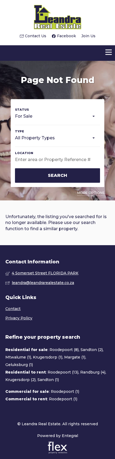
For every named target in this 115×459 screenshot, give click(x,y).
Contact (13, 308)
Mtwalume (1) (18, 357)
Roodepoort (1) (65, 391)
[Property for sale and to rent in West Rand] (57, 16)
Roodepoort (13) (63, 372)
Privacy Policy (18, 318)
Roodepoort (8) (64, 349)
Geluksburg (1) (19, 364)
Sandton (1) (48, 379)
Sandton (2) (91, 349)
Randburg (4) (92, 372)
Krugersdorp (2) (20, 379)
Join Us (88, 35)
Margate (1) (74, 357)
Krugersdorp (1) (47, 357)
